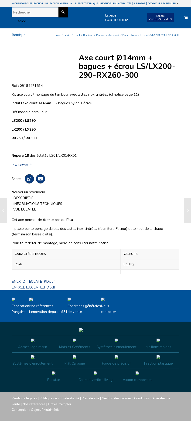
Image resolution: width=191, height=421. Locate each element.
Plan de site (90, 398)
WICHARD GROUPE (22, 3)
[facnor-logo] (19, 21)
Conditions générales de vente (84, 309)
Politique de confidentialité (59, 398)
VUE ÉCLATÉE (24, 209)
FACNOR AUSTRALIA (61, 3)
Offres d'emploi (59, 404)
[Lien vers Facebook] (147, 415)
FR (174, 3)
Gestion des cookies (117, 398)
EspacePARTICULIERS (117, 17)
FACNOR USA (41, 3)
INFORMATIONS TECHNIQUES (37, 203)
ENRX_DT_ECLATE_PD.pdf (33, 287)
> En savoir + (22, 164)
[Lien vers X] (168, 415)
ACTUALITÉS (124, 3)
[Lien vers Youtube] (161, 415)
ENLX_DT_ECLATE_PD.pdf (33, 281)
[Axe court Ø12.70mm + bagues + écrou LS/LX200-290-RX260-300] (3, 210)
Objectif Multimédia (45, 409)
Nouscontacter (108, 309)
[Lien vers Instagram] (154, 415)
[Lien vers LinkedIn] (175, 415)
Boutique (18, 35)
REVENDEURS (108, 3)
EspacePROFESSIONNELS (160, 17)
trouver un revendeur (28, 192)
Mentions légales (24, 398)
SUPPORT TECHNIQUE (86, 3)
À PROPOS (139, 3)
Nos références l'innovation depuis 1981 (48, 309)
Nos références (34, 404)
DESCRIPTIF (23, 198)
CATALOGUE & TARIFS (159, 3)
